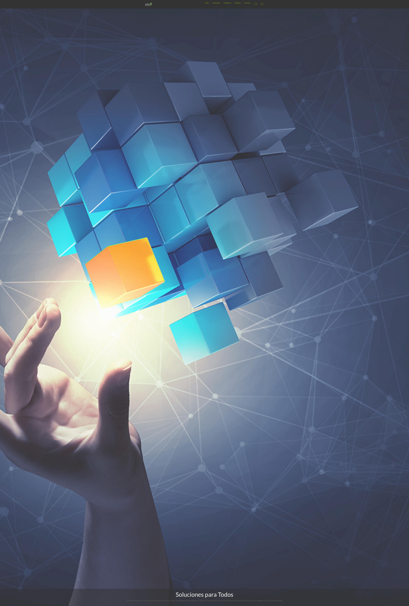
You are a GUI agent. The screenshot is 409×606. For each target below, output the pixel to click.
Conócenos (216, 3)
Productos (227, 3)
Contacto (247, 3)
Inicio (207, 3)
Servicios (237, 3)
